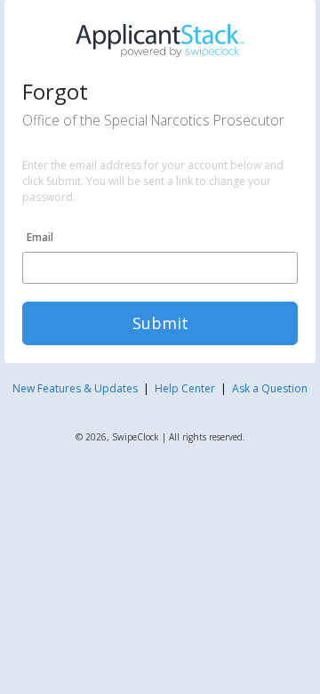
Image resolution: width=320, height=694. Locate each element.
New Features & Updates (75, 388)
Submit (160, 323)
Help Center (185, 388)
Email (40, 237)
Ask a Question (270, 388)
